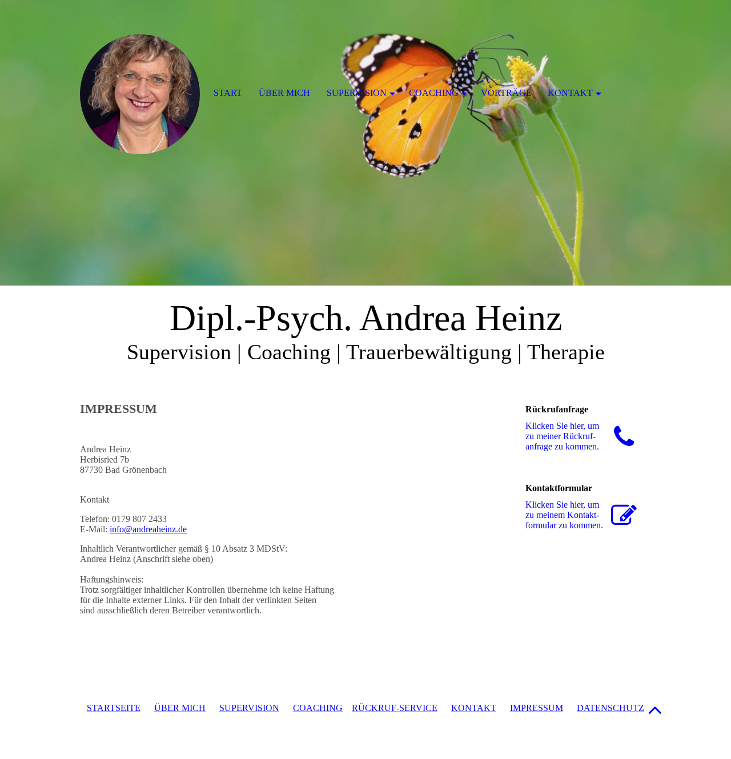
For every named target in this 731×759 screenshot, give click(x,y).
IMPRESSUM (536, 708)
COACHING (318, 708)
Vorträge (506, 93)
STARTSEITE (113, 708)
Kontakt (570, 93)
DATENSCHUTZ (610, 708)
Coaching (434, 93)
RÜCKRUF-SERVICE (394, 708)
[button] (655, 709)
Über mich (284, 93)
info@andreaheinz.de (148, 529)
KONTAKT (473, 708)
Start (228, 93)
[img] (365, 143)
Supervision (357, 93)
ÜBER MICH (180, 708)
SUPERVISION (249, 708)
